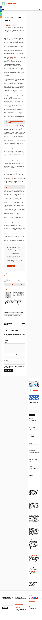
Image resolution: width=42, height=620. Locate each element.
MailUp (30, 608)
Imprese (31, 443)
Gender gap (32, 436)
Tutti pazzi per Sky (32, 571)
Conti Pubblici (32, 425)
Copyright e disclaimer (19, 606)
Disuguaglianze (32, 427)
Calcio (18, 312)
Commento (6, 342)
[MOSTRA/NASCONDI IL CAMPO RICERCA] (39, 9)
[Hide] (0, 18)
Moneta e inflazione (33, 459)
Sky (12, 178)
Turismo (31, 475)
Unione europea (32, 477)
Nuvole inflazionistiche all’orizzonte (8, 324)
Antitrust (6, 312)
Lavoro (31, 454)
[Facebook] (1, 7)
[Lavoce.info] (9, 4)
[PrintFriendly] (1, 15)
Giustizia (31, 438)
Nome (5, 354)
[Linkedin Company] (35, 598)
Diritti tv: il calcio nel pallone (34, 510)
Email (16, 354)
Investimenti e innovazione (34, 452)
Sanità (31, 466)
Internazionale (32, 450)
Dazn (21, 173)
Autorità (11, 57)
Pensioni (31, 461)
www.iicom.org (7, 307)
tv (19, 315)
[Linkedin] (1, 11)
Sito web (6, 360)
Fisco (31, 434)
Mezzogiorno (32, 457)
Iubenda (30, 609)
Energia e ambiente (33, 429)
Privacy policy (17, 607)
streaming (10, 315)
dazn (22, 312)
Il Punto (23, 323)
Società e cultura (33, 470)
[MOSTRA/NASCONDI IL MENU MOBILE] (3, 9)
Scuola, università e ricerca (34, 468)
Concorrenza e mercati (10, 25)
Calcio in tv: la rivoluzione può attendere (20, 276)
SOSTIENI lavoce (11, 266)
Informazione (32, 445)
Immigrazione (32, 441)
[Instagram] (33, 598)
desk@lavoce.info (18, 600)
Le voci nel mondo (32, 603)
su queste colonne (18, 60)
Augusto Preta (9, 289)
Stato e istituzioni (33, 473)
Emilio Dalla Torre (32, 610)
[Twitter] (1, 9)
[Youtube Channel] (37, 598)
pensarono (21, 50)
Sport (6, 315)
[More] (1, 17)
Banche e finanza (33, 420)
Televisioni (16, 315)
